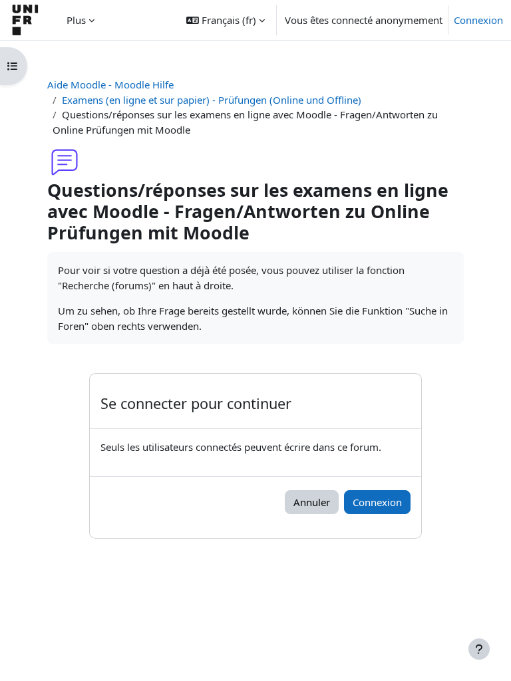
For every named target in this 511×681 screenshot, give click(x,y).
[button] (225, 20)
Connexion (478, 20)
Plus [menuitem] (76, 20)
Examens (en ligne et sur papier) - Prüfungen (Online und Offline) (211, 99)
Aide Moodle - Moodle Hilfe (110, 84)
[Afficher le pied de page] (479, 649)
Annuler (311, 502)
